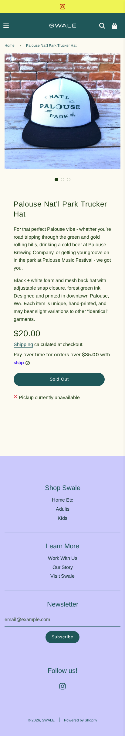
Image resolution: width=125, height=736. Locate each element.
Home (10, 45)
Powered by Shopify (80, 720)
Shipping (23, 344)
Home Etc (62, 499)
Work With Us (62, 558)
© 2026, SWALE (41, 720)
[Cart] (114, 25)
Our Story (62, 567)
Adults (62, 509)
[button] (56, 179)
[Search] (102, 25)
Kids (62, 518)
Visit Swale (62, 576)
